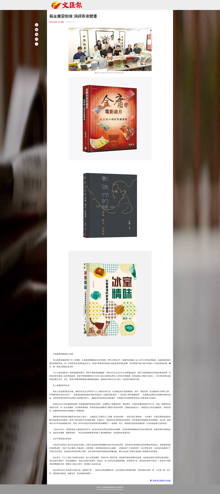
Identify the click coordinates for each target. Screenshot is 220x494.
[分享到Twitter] (36, 29)
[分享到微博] (36, 39)
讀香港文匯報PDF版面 (162, 481)
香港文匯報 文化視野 (56, 22)
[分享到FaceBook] (36, 24)
